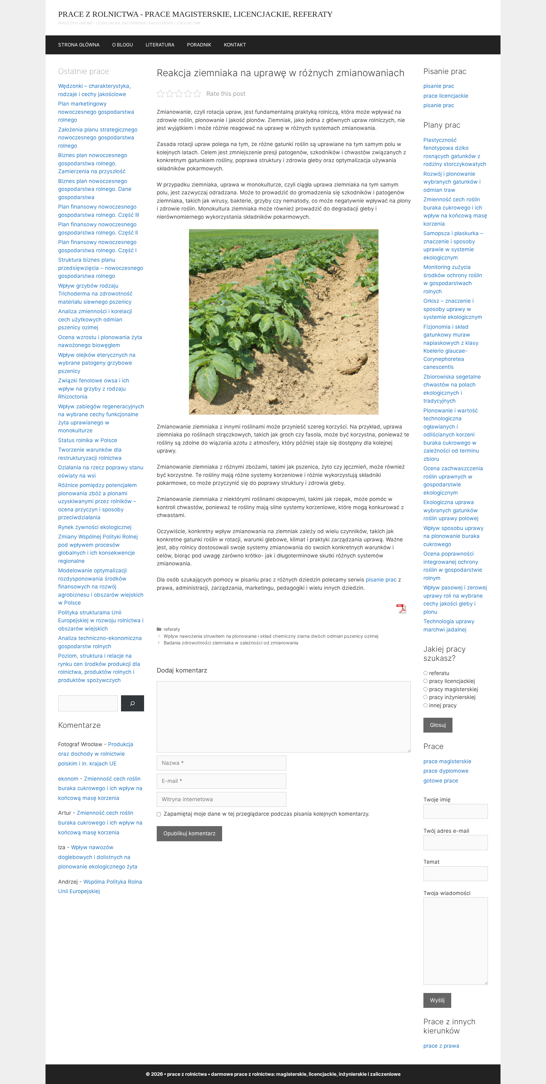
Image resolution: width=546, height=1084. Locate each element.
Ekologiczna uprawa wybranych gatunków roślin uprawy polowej (450, 510)
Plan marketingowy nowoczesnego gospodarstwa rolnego (96, 111)
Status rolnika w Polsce (87, 440)
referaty (172, 629)
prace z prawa (441, 1046)
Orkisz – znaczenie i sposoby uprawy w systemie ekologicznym (452, 309)
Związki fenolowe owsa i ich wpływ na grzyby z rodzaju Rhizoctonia (93, 388)
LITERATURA (160, 45)
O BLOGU (122, 45)
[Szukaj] (132, 703)
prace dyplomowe (446, 771)
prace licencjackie (445, 96)
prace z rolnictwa (254, 1074)
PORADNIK (199, 45)
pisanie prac (381, 579)
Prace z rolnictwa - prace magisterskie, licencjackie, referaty (195, 14)
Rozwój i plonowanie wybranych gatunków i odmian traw (452, 182)
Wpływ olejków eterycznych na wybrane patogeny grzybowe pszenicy (97, 363)
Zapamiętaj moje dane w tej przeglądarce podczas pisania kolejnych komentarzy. (267, 814)
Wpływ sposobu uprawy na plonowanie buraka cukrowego (453, 536)
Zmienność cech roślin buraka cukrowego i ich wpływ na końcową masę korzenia (100, 788)
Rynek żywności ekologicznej (94, 527)
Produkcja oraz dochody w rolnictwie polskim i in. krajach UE (95, 754)
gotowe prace (440, 780)
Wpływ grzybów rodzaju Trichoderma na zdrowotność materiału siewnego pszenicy (95, 294)
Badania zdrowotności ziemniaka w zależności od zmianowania (231, 642)
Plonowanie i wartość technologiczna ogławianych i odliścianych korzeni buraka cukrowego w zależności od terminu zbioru (451, 434)
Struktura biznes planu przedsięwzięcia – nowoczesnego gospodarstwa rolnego (100, 268)
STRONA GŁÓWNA (79, 45)
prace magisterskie (447, 761)
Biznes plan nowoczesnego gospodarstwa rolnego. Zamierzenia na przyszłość (92, 163)
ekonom (68, 779)
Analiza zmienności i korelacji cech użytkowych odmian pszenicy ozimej (95, 319)
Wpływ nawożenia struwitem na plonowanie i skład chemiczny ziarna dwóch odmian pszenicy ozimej (271, 636)
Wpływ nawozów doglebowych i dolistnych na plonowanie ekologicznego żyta (97, 857)
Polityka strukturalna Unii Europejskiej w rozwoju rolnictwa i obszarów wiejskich (100, 620)
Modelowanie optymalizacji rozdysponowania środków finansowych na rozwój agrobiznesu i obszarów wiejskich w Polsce (100, 586)
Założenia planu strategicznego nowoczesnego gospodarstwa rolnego (97, 137)
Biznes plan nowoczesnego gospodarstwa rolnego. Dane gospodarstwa (94, 189)
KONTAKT (235, 45)
